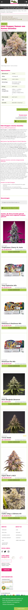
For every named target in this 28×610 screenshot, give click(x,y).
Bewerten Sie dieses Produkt (10, 208)
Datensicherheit (6, 537)
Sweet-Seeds (4, 474)
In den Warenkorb (21, 121)
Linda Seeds (4, 436)
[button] (7, 608)
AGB (17, 529)
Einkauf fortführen (22, 109)
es (19, 5)
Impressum (19, 535)
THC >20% (24, 10)
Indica (19, 10)
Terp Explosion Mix (9, 285)
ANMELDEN (6, 569)
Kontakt (18, 537)
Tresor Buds (6, 437)
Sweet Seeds (4, 512)
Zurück (4, 24)
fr (23, 5)
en (21, 5)
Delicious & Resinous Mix (11, 323)
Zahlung (4, 532)
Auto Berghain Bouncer (11, 399)
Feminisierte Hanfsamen (11, 10)
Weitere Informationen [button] (8, 604)
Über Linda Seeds (20, 540)
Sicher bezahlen (5, 593)
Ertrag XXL (3, 12)
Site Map (18, 532)
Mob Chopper (9, 12)
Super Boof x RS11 (9, 476)
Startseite (3, 10)
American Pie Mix (8, 361)
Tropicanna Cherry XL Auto (12, 247)
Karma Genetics (4, 30)
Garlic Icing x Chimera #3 (11, 514)
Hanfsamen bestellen (5, 543)
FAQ (3, 540)
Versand (4, 529)
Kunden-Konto (6, 535)
